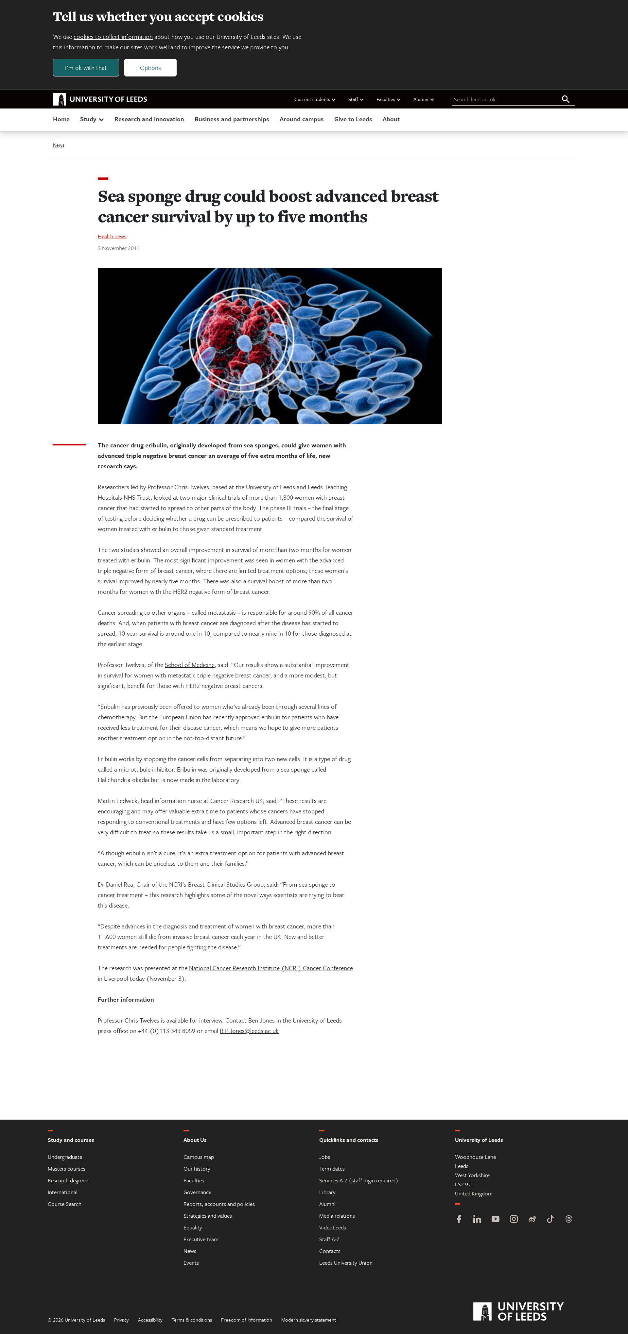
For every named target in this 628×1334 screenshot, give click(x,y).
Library (327, 1192)
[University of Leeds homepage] (100, 99)
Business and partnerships (232, 118)
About (391, 118)
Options (150, 67)
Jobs (324, 1157)
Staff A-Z (329, 1239)
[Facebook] (459, 1220)
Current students (312, 99)
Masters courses (66, 1168)
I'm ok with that (86, 67)
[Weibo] (532, 1220)
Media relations (337, 1215)
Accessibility (150, 1319)
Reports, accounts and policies (219, 1204)
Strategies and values (207, 1215)
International (63, 1192)
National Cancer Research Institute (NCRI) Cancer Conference (271, 967)
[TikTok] (550, 1220)
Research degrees (68, 1180)
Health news (112, 236)
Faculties (385, 99)
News (58, 144)
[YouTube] (495, 1220)
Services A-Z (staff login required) (358, 1180)
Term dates (332, 1168)
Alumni (420, 99)
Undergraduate (65, 1157)
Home (61, 118)
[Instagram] (514, 1220)
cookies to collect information (113, 36)
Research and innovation (149, 118)
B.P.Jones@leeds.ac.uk (249, 1030)
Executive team (200, 1239)
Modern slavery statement (308, 1319)
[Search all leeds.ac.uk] (566, 100)
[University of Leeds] (526, 1311)
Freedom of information (246, 1319)
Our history (196, 1168)
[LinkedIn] (477, 1220)
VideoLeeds (332, 1227)
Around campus (302, 118)
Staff (353, 99)
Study (88, 118)
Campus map (198, 1157)
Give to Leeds (353, 118)
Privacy (121, 1319)
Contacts (329, 1251)
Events (191, 1263)
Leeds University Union (346, 1263)
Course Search (64, 1204)
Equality (192, 1227)
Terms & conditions (192, 1319)
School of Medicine (190, 664)
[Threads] (569, 1220)
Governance (197, 1192)
